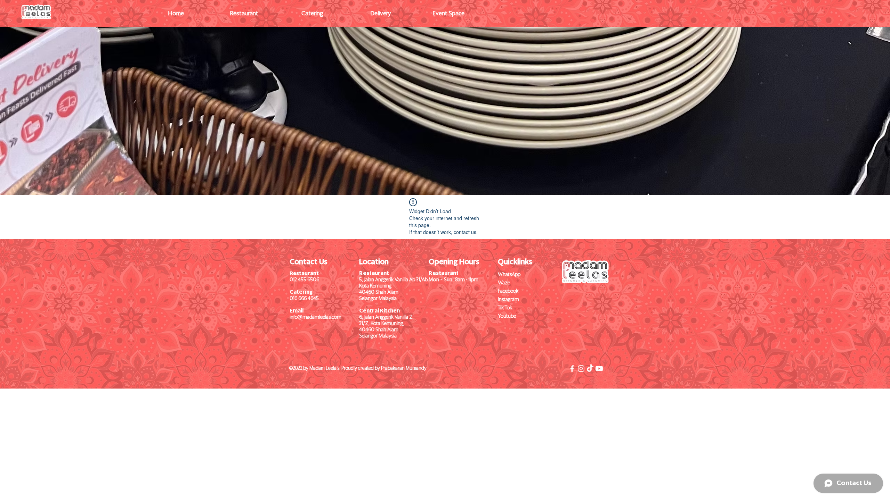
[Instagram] (581, 368)
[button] (244, 14)
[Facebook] (572, 368)
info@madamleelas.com (315, 317)
